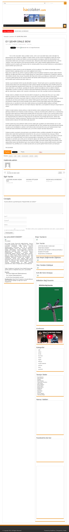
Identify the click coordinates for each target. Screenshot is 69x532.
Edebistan (39, 388)
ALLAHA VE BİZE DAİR (13, 172)
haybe (39, 359)
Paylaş (22, 151)
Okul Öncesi (40, 378)
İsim (5, 216)
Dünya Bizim (40, 387)
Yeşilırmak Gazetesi (42, 382)
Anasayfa (6, 36)
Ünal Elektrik (40, 377)
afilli (39, 350)
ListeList (39, 389)
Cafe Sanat (40, 383)
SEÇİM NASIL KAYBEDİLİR (21, 31)
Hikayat (40, 361)
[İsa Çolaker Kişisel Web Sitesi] (34, 10)
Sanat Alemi (40, 386)
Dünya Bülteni (40, 384)
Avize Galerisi (40, 393)
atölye (39, 352)
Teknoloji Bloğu (41, 394)
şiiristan (40, 365)
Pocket (18, 47)
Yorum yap (29, 44)
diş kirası (40, 355)
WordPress (53, 530)
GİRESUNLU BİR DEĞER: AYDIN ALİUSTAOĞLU (50, 250)
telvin (39, 367)
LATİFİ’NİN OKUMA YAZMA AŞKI (46, 246)
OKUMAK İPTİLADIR (32, 179)
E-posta (6, 220)
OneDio (39, 379)
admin (9, 44)
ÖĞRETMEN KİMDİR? (43, 248)
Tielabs (64, 530)
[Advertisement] (44, 492)
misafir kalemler (42, 363)
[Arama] (65, 3)
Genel (39, 357)
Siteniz (6, 224)
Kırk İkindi (39, 391)
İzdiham (39, 392)
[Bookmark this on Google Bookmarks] (30, 47)
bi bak (39, 353)
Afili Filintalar (40, 381)
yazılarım (11, 36)
